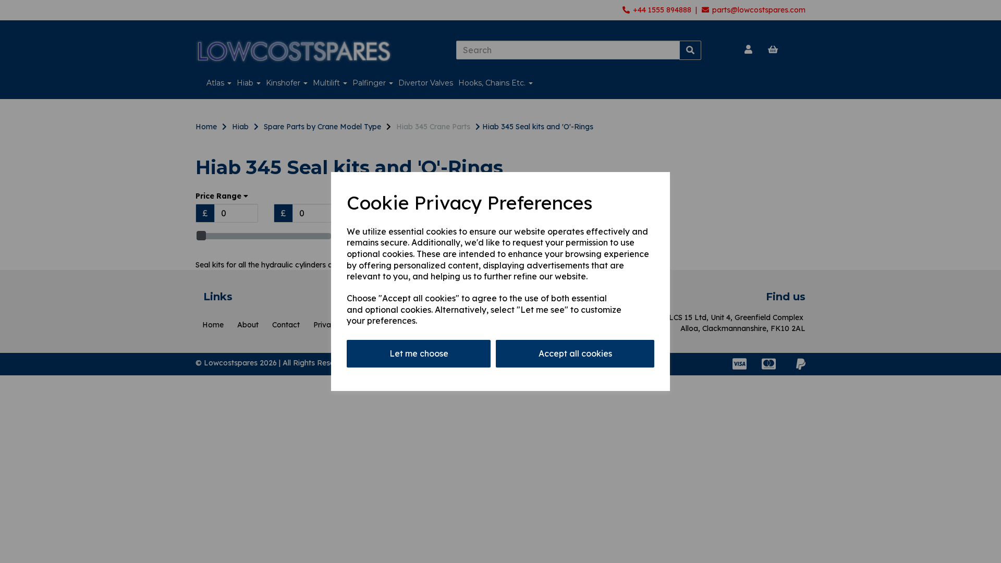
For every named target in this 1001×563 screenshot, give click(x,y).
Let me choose (418, 353)
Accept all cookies (575, 353)
